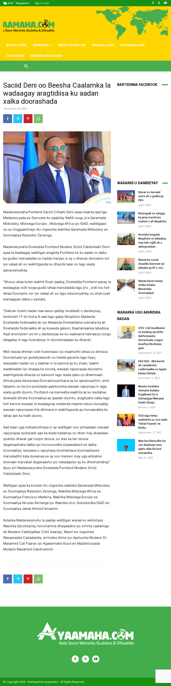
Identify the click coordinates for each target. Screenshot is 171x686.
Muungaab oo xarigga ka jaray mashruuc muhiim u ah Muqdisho (152, 217)
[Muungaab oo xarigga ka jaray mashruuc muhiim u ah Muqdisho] (126, 217)
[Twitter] (159, 3)
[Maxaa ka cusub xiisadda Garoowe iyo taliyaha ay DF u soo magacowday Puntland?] (126, 264)
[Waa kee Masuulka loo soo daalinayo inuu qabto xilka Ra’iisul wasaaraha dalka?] (126, 445)
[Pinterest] (28, 118)
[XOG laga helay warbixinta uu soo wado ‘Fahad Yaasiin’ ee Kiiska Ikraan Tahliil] (126, 420)
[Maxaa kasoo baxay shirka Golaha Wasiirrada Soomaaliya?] (126, 285)
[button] (26, 66)
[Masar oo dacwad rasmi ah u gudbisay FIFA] (126, 196)
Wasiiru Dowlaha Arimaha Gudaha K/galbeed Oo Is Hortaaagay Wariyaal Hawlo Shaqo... (151, 394)
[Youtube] (165, 3)
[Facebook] (153, 3)
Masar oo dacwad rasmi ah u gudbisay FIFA (150, 196)
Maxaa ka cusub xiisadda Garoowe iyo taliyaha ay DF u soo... (151, 263)
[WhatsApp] (38, 118)
